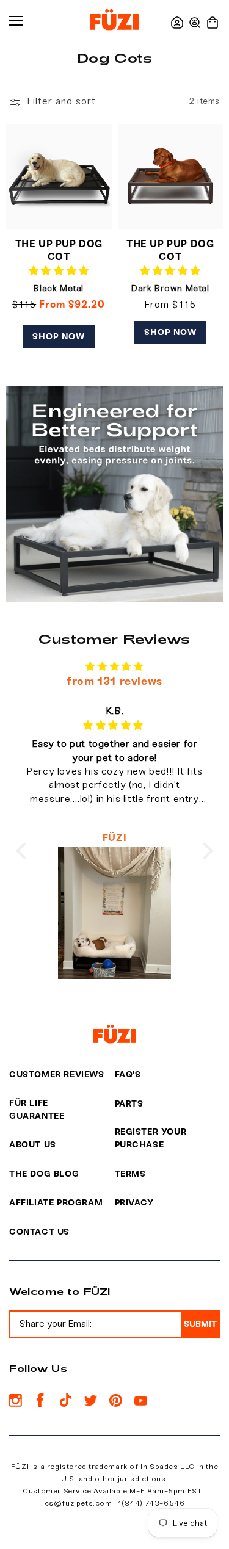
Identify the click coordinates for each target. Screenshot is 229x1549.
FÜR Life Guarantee (36, 1109)
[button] (194, 22)
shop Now (58, 336)
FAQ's (128, 1074)
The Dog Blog (44, 1174)
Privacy (134, 1202)
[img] (114, 667)
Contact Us (39, 1232)
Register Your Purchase (151, 1138)
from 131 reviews (114, 681)
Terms (130, 1174)
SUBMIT (200, 1324)
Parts (129, 1104)
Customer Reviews (56, 1074)
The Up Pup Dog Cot (59, 250)
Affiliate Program (56, 1202)
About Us (32, 1144)
